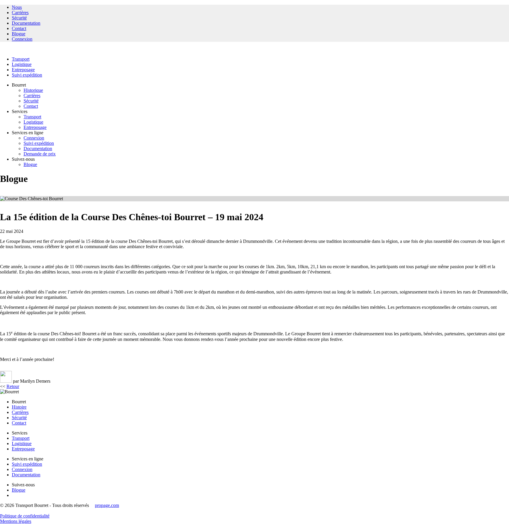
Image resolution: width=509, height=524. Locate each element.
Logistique (22, 64)
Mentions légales (15, 521)
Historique (33, 90)
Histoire (19, 406)
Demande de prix (40, 153)
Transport (20, 59)
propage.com (107, 505)
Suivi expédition (27, 74)
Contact (19, 28)
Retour (12, 386)
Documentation (26, 23)
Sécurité (19, 17)
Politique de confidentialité (24, 515)
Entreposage (23, 69)
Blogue (18, 33)
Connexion (22, 39)
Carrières (20, 12)
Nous (17, 7)
